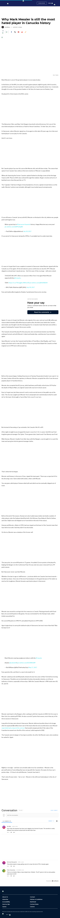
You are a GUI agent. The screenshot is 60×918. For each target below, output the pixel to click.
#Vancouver (20, 224)
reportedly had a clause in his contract (13, 728)
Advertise (5, 899)
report (55, 832)
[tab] (7, 821)
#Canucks (39, 658)
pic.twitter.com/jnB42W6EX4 (38, 283)
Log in (52, 810)
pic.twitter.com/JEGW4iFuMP (26, 663)
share (52, 832)
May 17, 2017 (33, 667)
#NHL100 (26, 283)
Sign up (55, 810)
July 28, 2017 (27, 231)
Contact (32, 897)
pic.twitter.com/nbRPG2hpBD (14, 227)
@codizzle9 (13, 663)
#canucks (27, 224)
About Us (5, 897)
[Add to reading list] (7, 32)
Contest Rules (34, 904)
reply (8, 832)
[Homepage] (5, 891)
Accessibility (6, 902)
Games (4, 906)
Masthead (33, 902)
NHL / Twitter (55, 75)
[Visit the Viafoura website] (55, 881)
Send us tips (6, 904)
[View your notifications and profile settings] (56, 821)
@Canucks (17, 278)
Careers (32, 906)
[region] (30, 845)
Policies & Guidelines (36, 899)
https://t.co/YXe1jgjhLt (16, 283)
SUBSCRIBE (41, 3)
